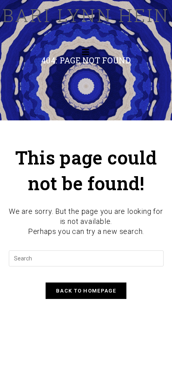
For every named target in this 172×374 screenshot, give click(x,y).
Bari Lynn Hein (86, 15)
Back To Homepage (86, 291)
